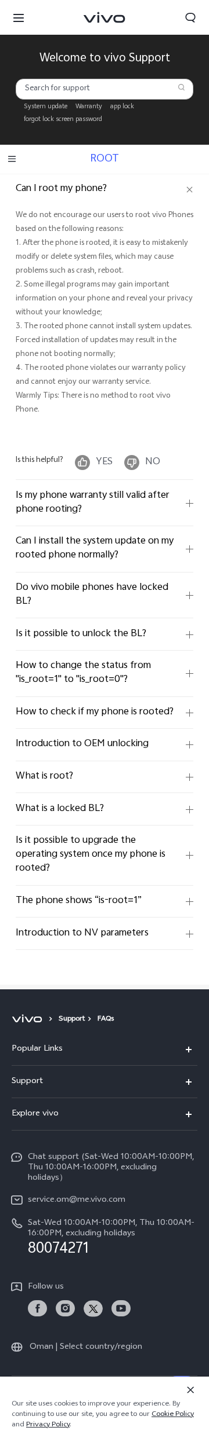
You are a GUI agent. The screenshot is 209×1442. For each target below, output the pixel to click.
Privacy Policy (48, 1425)
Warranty (88, 107)
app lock (122, 107)
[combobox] (105, 89)
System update (45, 107)
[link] (37, 1308)
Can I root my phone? (61, 189)
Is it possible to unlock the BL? (81, 634)
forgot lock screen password (63, 120)
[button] (18, 17)
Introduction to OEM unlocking (82, 744)
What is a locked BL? (60, 809)
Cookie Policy (173, 1414)
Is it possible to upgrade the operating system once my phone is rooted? (90, 854)
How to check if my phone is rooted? (95, 712)
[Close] (190, 1390)
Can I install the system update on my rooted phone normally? (95, 548)
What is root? (44, 776)
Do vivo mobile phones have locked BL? (92, 594)
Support (72, 1019)
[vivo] (29, 1019)
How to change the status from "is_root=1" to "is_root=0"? (83, 673)
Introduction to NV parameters (82, 933)
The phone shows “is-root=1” (79, 901)
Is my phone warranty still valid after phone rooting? (93, 502)
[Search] (181, 87)
